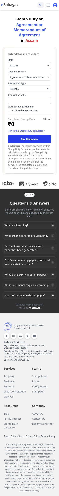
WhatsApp (35, 307)
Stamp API (38, 391)
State (10, 59)
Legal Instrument (17, 71)
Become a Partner (42, 423)
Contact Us (38, 418)
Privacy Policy (33, 436)
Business (9, 381)
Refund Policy (48, 436)
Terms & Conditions (14, 436)
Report (48, 119)
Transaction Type (17, 83)
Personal (9, 386)
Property (9, 376)
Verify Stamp (39, 386)
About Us (37, 413)
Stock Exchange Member (21, 106)
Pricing (36, 381)
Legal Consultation (15, 391)
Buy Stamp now (29, 138)
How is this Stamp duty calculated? (26, 130)
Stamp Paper (40, 376)
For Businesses (13, 418)
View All (8, 396)
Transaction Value (17, 94)
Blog (6, 413)
